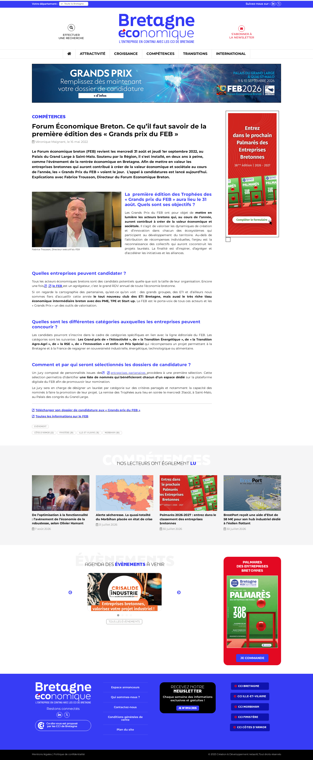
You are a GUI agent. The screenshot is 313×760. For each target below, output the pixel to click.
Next (179, 592)
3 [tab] (127, 615)
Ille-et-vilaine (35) (89, 432)
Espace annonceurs (125, 687)
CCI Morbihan (248, 707)
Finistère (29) (66, 432)
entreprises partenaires (129, 373)
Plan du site (125, 729)
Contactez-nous (125, 707)
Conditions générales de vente (125, 718)
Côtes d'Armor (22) (44, 432)
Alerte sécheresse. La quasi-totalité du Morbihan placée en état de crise (124, 517)
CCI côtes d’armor (251, 727)
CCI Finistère (248, 717)
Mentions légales (42, 754)
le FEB (57, 286)
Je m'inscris (188, 708)
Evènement (40, 426)
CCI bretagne (248, 686)
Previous (70, 592)
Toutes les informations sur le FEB (62, 416)
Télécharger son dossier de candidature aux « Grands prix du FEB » (88, 410)
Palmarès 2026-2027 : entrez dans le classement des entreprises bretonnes (188, 519)
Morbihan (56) (112, 432)
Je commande (252, 658)
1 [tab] (118, 615)
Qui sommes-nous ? (125, 697)
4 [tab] (131, 615)
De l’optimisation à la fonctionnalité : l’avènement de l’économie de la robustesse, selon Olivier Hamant (60, 519)
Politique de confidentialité (69, 754)
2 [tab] (122, 615)
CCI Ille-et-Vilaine (251, 696)
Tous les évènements (124, 621)
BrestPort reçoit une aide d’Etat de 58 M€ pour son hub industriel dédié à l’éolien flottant (252, 519)
